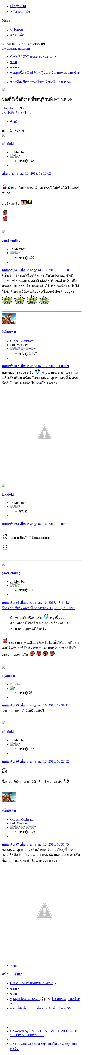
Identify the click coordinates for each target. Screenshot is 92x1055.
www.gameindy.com (16, 48)
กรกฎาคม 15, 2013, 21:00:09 (35, 366)
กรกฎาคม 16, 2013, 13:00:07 (35, 524)
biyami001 (9, 676)
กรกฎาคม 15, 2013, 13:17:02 (26, 173)
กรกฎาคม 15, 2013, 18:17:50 (35, 270)
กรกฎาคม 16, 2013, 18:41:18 (35, 602)
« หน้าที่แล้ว (10, 113)
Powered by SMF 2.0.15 (28, 1031)
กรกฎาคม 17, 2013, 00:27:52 (35, 761)
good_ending (11, 240)
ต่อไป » (25, 113)
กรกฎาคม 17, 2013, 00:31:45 (35, 844)
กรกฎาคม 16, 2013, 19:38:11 (35, 705)
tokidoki (7, 108)
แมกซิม (73, 72)
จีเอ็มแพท (59, 72)
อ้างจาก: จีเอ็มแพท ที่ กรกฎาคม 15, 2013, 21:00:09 (38, 608)
